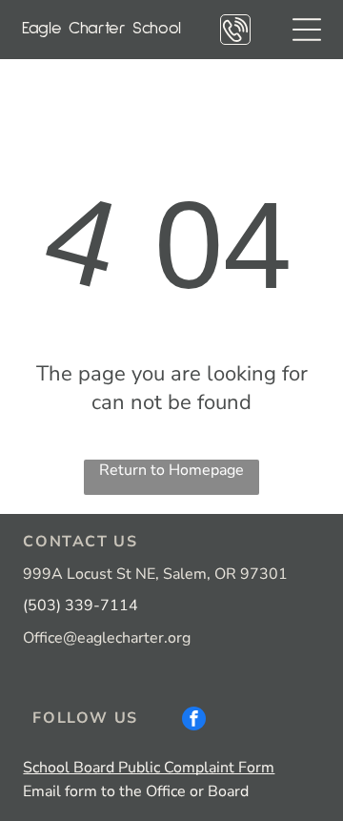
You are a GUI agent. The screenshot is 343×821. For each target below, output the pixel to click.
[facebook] (194, 721)
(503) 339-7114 (80, 605)
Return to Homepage (171, 470)
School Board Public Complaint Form (148, 767)
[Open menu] (307, 29)
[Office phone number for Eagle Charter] (235, 39)
